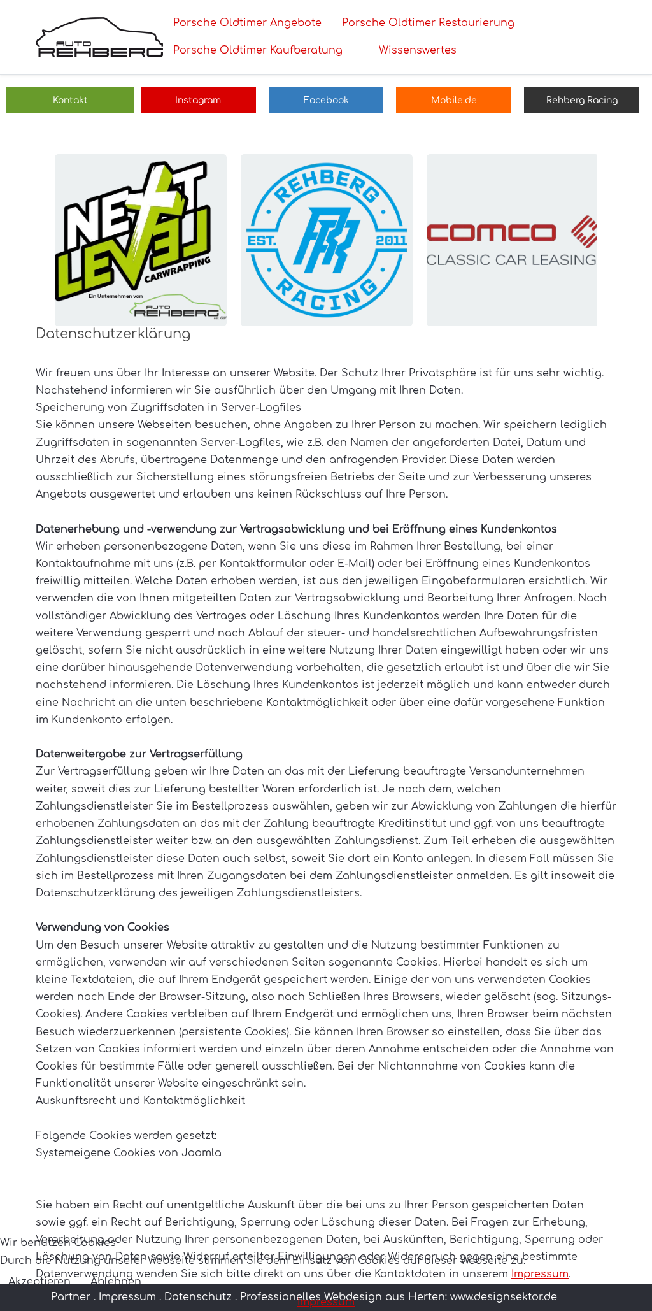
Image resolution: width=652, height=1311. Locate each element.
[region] (326, 240)
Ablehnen (115, 1281)
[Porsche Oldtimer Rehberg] (99, 37)
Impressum (326, 1302)
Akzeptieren (39, 1281)
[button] (141, 240)
